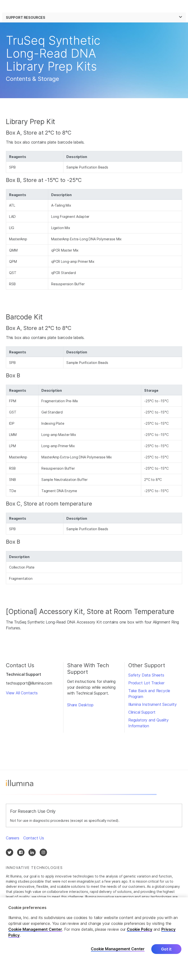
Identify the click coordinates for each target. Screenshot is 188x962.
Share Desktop (80, 704)
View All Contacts (22, 692)
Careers (12, 837)
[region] (94, 929)
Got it (166, 949)
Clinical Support (141, 712)
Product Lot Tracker (146, 682)
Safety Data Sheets (146, 675)
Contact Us (33, 837)
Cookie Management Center (35, 929)
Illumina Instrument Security (152, 704)
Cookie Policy (139, 929)
